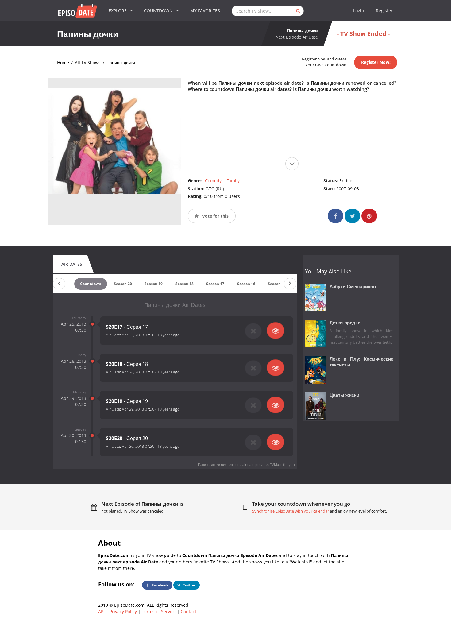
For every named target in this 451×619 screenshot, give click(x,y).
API (101, 611)
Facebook (159, 585)
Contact (188, 611)
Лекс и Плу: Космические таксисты (362, 362)
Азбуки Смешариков (353, 286)
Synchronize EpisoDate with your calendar (290, 511)
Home (63, 62)
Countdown (90, 283)
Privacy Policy (123, 611)
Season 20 (123, 283)
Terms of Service (159, 611)
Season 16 (246, 283)
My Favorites (205, 11)
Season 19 (154, 283)
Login (358, 11)
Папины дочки (120, 62)
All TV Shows (88, 62)
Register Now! (376, 62)
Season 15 (277, 283)
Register (384, 11)
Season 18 (184, 283)
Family (233, 181)
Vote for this (215, 216)
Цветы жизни (344, 395)
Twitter (188, 585)
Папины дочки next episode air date (226, 464)
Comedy (213, 181)
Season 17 (215, 283)
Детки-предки (345, 323)
